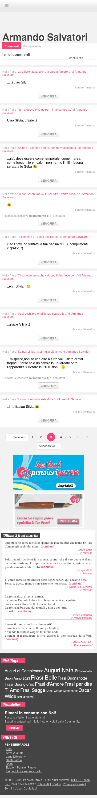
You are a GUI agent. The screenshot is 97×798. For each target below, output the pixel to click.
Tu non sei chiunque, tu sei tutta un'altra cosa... (47, 194)
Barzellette (85, 671)
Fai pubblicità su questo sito (23, 771)
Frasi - (48, 5)
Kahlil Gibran (54, 691)
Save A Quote (15, 753)
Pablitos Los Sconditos (79, 587)
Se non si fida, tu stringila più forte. (40, 351)
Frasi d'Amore (49, 683)
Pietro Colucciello (82, 614)
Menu (6, 5)
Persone (87, 553)
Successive (47, 445)
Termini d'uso (13, 788)
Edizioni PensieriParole (21, 767)
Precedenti (19, 437)
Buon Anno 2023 (17, 678)
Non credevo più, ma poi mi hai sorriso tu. (44, 109)
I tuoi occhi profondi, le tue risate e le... (42, 313)
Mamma (87, 573)
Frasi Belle (44, 677)
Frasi (9, 749)
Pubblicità (43, 784)
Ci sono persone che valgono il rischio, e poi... (47, 275)
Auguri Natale (61, 670)
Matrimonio (70, 691)
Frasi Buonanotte (72, 678)
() (48, 544)
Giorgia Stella (84, 549)
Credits (56, 784)
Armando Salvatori (45, 37)
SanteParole (14, 760)
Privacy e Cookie (74, 784)
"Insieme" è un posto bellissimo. (38, 236)
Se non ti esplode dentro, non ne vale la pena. (47, 148)
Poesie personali (83, 617)
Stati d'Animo (25, 697)
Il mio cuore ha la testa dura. (36, 399)
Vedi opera (49, 96)
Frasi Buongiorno (19, 684)
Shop (9, 764)
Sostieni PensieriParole (48, 472)
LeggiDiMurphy (16, 756)
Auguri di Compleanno (24, 670)
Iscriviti (14, 728)
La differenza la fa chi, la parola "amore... (44, 71)
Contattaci (30, 788)
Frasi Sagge (32, 689)
